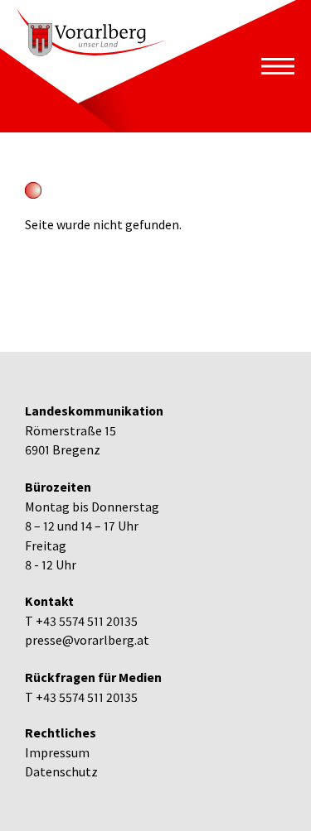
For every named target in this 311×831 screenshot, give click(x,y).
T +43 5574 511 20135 (81, 621)
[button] (277, 66)
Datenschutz (61, 772)
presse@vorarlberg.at (87, 640)
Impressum (57, 753)
